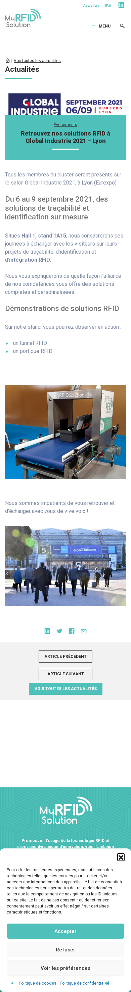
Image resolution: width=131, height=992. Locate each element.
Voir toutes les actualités (37, 60)
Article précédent (65, 656)
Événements (65, 124)
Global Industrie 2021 (50, 182)
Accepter (65, 931)
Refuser (65, 950)
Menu (105, 26)
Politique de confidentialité (84, 983)
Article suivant (65, 674)
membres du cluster (50, 174)
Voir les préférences (65, 968)
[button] (121, 856)
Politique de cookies (37, 983)
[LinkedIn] (121, 6)
